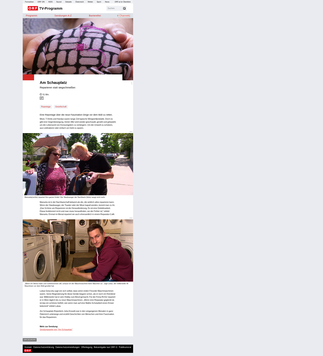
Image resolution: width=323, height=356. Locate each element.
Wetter (90, 2)
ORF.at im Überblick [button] (123, 2)
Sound (58, 2)
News (107, 2)
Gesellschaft (60, 107)
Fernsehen (29, 2)
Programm (31, 15)
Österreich (79, 2)
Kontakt (28, 347)
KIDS (50, 2)
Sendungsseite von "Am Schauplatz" (56, 329)
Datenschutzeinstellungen (67, 347)
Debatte (68, 2)
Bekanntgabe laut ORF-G (105, 347)
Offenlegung (86, 347)
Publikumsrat (125, 347)
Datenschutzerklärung (43, 347)
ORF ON (41, 2)
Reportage (46, 107)
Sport (99, 2)
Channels (124, 15)
